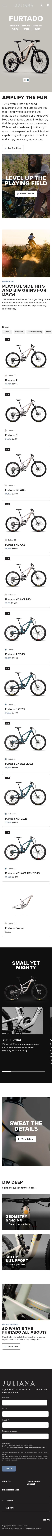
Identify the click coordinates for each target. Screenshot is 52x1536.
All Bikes (6, 1481)
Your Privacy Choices (33, 1528)
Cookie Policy (16, 1528)
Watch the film (27, 193)
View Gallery (27, 1139)
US (48, 1519)
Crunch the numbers (19, 1224)
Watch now (13, 1346)
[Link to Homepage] (18, 1383)
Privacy (5, 1528)
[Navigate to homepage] (24, 5)
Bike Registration (10, 1489)
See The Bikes (14, 148)
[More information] (24, 987)
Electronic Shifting (35, 331)
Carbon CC (19, 331)
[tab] (24, 80)
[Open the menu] (4, 5)
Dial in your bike (17, 1265)
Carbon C (7, 331)
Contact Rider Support (33, 1483)
